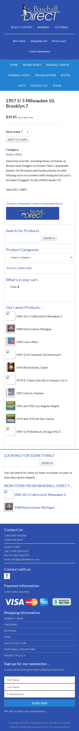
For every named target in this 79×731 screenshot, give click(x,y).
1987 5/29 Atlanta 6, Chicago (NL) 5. (38, 431)
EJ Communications (58, 726)
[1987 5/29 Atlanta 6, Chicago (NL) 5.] (10, 434)
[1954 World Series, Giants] (10, 370)
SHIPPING (10, 630)
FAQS (7, 637)
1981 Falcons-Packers (30, 393)
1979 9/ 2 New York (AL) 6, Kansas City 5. (41, 380)
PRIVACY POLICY (14, 655)
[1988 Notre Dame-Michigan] (10, 332)
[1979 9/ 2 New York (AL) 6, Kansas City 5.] (10, 383)
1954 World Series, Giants (32, 367)
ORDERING (11, 624)
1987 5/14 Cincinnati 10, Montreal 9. (39, 354)
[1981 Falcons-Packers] (10, 396)
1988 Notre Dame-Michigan (33, 329)
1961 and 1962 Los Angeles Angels (37, 406)
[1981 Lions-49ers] (10, 345)
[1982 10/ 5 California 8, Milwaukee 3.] (10, 319)
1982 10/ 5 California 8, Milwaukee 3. (39, 316)
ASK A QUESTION (15, 643)
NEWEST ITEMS (13, 618)
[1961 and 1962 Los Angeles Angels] (10, 409)
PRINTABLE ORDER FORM (19, 649)
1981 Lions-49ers (27, 342)
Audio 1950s (14, 154)
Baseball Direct (39, 13)
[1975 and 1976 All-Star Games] (10, 422)
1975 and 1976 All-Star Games (35, 418)
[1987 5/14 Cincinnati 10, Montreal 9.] (10, 357)
